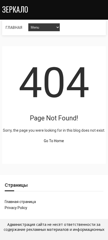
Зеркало (15, 9)
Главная (14, 27)
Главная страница (20, 202)
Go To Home (54, 141)
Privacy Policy (16, 208)
